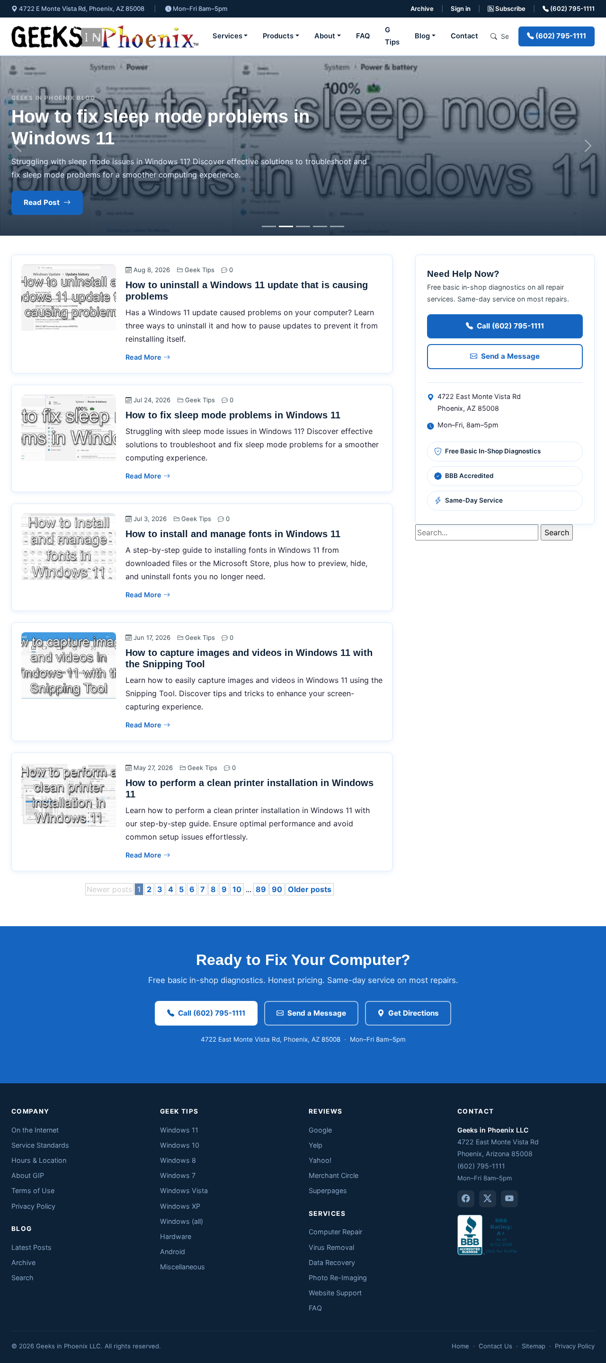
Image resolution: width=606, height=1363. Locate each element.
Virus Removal (331, 1247)
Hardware (175, 1236)
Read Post (42, 202)
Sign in (461, 8)
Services (227, 36)
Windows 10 (179, 1145)
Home (460, 1346)
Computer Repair (335, 1232)
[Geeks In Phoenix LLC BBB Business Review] (488, 1234)
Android (172, 1252)
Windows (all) (181, 1221)
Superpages (328, 1190)
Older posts (309, 889)
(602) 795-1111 (572, 8)
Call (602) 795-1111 (510, 325)
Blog (422, 36)
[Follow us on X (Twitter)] (487, 1198)
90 (277, 889)
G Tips (392, 36)
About (324, 36)
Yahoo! (320, 1160)
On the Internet (35, 1130)
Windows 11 (179, 1130)
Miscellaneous (182, 1267)
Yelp (315, 1145)
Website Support (335, 1293)
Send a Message (510, 356)
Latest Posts (31, 1247)
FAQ (363, 36)
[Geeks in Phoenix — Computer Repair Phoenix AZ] (104, 36)
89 (261, 889)
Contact (464, 36)
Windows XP (180, 1206)
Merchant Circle (333, 1175)
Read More (144, 357)
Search (22, 1278)
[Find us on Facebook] (465, 1198)
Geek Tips (199, 270)
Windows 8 (178, 1160)
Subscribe (510, 8)
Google (320, 1130)
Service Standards (40, 1145)
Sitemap (533, 1346)
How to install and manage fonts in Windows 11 (232, 534)
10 (236, 889)
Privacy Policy (33, 1206)
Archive (422, 8)
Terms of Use (32, 1190)
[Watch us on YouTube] (509, 1198)
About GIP (27, 1175)
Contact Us (495, 1346)
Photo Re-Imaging (338, 1278)
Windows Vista (184, 1190)
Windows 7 (178, 1175)
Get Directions (413, 1013)
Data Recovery (332, 1262)
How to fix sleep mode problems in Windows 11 (232, 415)
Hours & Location (38, 1160)
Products (278, 36)
